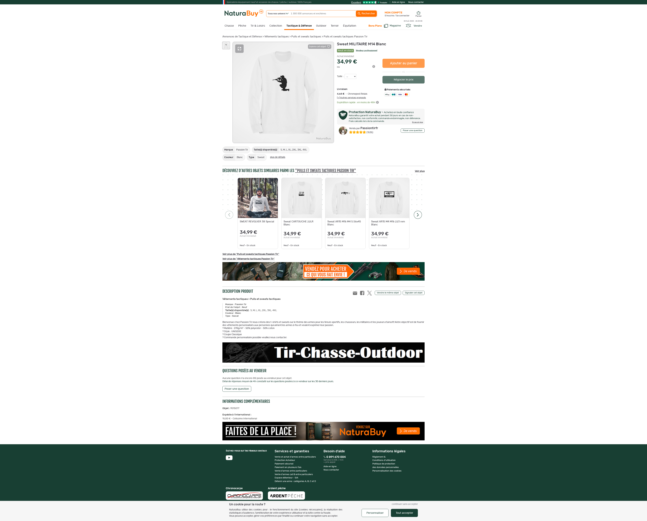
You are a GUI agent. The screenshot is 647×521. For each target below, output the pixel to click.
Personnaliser (375, 513)
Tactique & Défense (299, 25)
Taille (340, 76)
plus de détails (277, 157)
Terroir (335, 25)
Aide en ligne (398, 2)
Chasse (229, 25)
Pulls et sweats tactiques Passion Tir (345, 36)
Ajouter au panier (403, 63)
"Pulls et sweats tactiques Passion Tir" (325, 170)
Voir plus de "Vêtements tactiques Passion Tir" (248, 259)
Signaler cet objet (413, 293)
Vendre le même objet (388, 293)
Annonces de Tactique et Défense (242, 36)
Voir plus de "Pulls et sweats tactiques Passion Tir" (250, 254)
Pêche (242, 25)
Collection (275, 25)
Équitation (349, 25)
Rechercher (368, 13)
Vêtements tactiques (276, 36)
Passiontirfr (363, 128)
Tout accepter (404, 513)
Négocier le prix (403, 79)
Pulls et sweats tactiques (306, 36)
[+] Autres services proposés (351, 97)
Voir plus (420, 171)
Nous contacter (416, 2)
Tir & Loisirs (258, 25)
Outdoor (321, 25)
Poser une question (412, 130)
